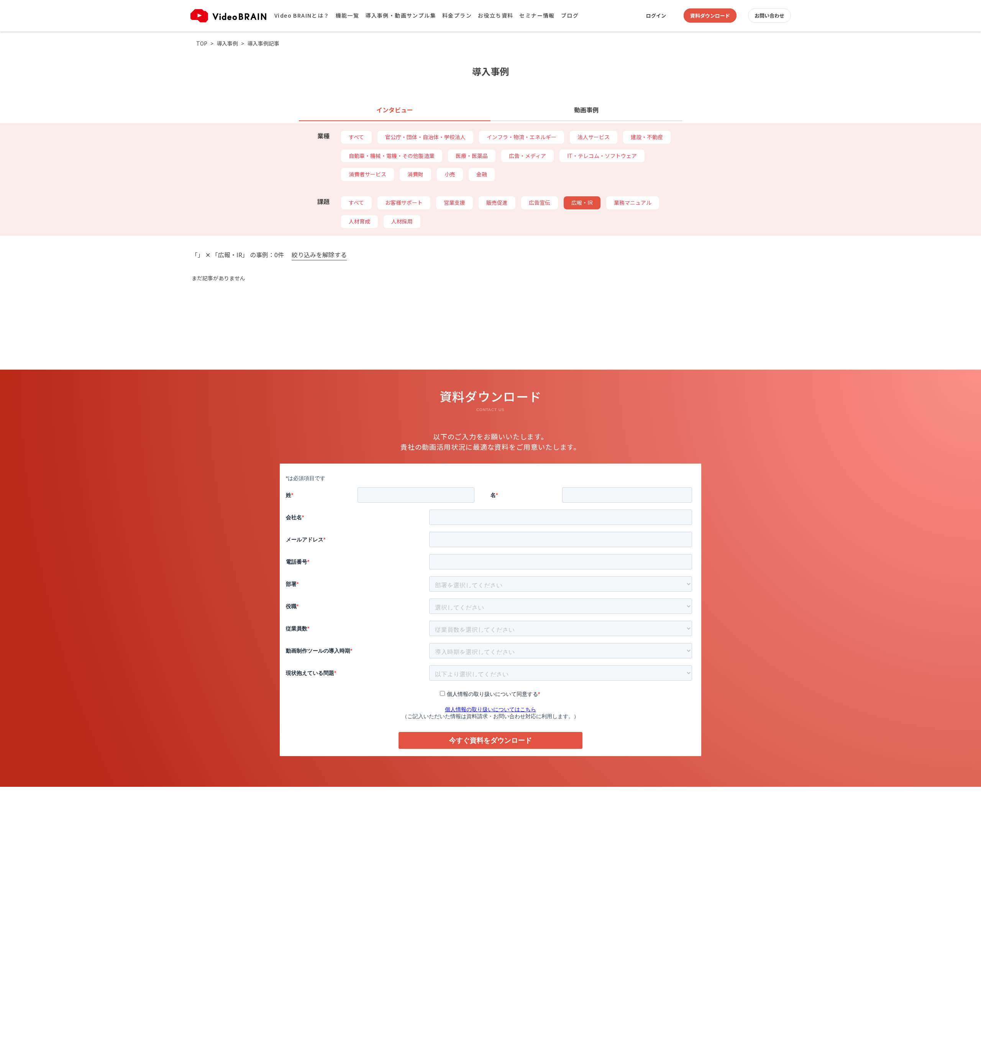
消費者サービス (367, 174)
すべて (356, 137)
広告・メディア (527, 156)
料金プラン (457, 15)
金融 (481, 174)
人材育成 (359, 221)
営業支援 (454, 202)
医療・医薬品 (472, 156)
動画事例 (586, 109)
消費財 (415, 174)
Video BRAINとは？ (302, 15)
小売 (450, 174)
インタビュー (394, 109)
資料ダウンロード (710, 15)
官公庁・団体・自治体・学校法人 (425, 137)
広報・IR (582, 202)
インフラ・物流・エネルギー (521, 137)
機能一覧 (347, 15)
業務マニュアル (632, 202)
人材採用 (402, 221)
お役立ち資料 (495, 15)
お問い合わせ (769, 15)
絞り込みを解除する (319, 255)
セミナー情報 (536, 15)
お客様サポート (404, 202)
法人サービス (593, 137)
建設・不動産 (647, 137)
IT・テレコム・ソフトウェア (602, 156)
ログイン (656, 15)
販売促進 (497, 202)
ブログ (570, 15)
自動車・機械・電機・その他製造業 (392, 156)
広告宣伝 (539, 202)
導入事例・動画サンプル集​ (400, 15)
